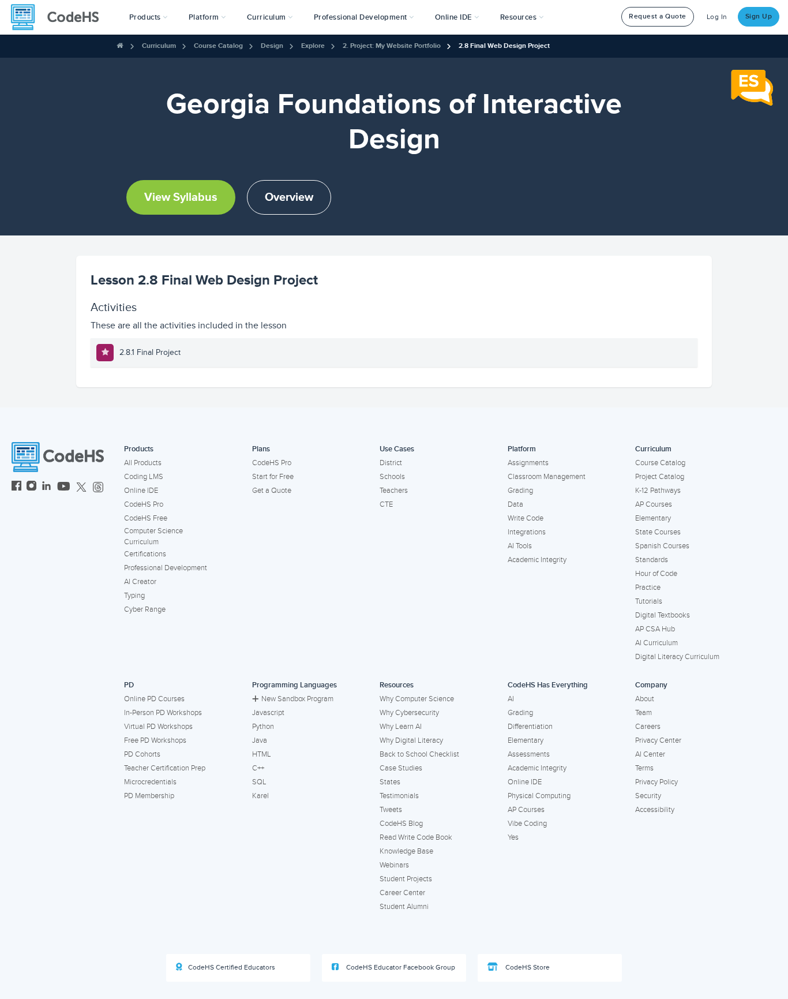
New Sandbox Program (297, 699)
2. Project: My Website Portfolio (392, 46)
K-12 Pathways (658, 490)
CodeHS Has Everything (548, 685)
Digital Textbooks (662, 615)
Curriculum (159, 46)
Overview (289, 197)
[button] (148, 17)
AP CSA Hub (655, 629)
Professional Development (165, 568)
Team (643, 712)
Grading (520, 490)
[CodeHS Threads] (98, 487)
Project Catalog (659, 476)
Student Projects (406, 879)
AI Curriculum (656, 643)
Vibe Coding (527, 823)
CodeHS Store (527, 967)
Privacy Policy (656, 782)
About (644, 699)
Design (272, 46)
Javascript (268, 712)
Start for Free (273, 476)
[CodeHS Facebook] (16, 487)
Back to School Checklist (419, 754)
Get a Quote (271, 490)
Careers (648, 726)
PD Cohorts (142, 754)
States (390, 782)
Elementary (653, 518)
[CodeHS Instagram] (31, 487)
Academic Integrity (537, 559)
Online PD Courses (154, 699)
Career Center (402, 892)
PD (129, 685)
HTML (261, 754)
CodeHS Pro (143, 504)
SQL (259, 782)
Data (515, 504)
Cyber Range (145, 609)
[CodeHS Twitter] (81, 487)
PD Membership (149, 795)
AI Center (650, 754)
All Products (143, 462)
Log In (717, 17)
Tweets (391, 809)
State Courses (658, 532)
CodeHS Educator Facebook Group (399, 967)
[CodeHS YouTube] (63, 487)
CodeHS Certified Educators (231, 967)
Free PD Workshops (155, 740)
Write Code (525, 518)
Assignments (528, 462)
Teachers (394, 490)
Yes (513, 837)
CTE (386, 504)
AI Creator (140, 581)
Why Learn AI (401, 726)
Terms (644, 768)
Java (259, 740)
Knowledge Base (406, 851)
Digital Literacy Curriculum (677, 656)
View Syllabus (180, 197)
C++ (258, 768)
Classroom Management (547, 476)
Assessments (529, 754)
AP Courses (653, 504)
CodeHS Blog (401, 823)
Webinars (394, 865)
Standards (651, 559)
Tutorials (648, 601)
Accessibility (654, 809)
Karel (260, 795)
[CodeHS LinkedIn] (46, 487)
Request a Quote (657, 16)
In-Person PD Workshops (163, 712)
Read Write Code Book (416, 837)
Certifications (145, 554)
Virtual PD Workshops (158, 726)
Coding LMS (143, 476)
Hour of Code (656, 573)
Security (648, 795)
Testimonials (399, 795)
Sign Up (758, 16)
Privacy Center (658, 740)
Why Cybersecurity (409, 712)
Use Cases (397, 449)
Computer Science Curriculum (153, 536)
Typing (134, 595)
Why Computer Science (417, 699)
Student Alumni (404, 906)
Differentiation (530, 726)
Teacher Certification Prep (164, 768)
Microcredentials (150, 782)
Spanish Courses (662, 546)
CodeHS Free (145, 518)
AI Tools (520, 546)
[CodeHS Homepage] (59, 17)
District (391, 462)
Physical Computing (539, 795)
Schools (392, 476)
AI (511, 699)
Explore (313, 46)
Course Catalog (218, 46)
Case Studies (401, 768)
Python (263, 726)
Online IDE (141, 490)
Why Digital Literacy (411, 740)
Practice (648, 587)
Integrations (527, 532)
